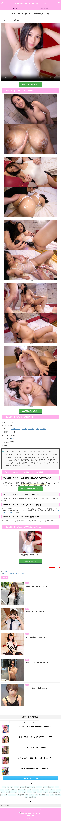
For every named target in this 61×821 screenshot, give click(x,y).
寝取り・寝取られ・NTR (54, 792)
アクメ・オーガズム (30, 787)
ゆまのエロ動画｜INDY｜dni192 (35, 747)
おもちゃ (16, 787)
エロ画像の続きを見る (29, 411)
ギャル (57, 787)
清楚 (18, 794)
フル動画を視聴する (29, 561)
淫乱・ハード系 (12, 794)
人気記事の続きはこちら (30, 778)
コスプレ (8, 789)
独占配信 (31, 794)
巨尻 (6, 794)
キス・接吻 (51, 787)
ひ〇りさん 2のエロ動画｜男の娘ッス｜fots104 (35, 726)
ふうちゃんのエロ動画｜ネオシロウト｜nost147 (34, 758)
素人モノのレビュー (45, 8)
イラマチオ (39, 787)
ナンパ (29, 789)
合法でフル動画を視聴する (30, 489)
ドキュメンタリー (22, 789)
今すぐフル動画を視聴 (29, 85)
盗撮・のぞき (42, 794)
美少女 (52, 794)
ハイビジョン (15, 429)
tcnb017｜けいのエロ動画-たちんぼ (36, 688)
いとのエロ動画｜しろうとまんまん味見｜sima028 (34, 737)
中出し (23, 792)
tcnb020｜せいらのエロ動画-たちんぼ (37, 611)
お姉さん (22, 787)
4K (8, 787)
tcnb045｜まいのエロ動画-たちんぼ (36, 586)
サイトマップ (23, 809)
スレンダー (13, 789)
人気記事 (15, 8)
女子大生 (39, 792)
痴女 (36, 794)
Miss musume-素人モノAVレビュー (30, 3)
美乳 (48, 794)
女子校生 (45, 792)
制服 (35, 792)
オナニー (45, 787)
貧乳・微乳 (57, 794)
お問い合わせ (42, 809)
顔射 (26, 797)
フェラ (7, 792)
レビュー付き (14, 792)
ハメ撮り (43, 429)
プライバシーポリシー (32, 809)
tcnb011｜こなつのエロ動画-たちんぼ (36, 662)
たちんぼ (14, 439)
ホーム (17, 809)
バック (47, 789)
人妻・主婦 (29, 792)
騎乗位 (30, 797)
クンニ (2, 789)
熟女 (27, 794)
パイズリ (31, 429)
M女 (12, 787)
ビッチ (2, 792)
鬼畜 (35, 797)
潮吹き (22, 794)
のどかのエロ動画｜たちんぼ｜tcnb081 (37, 637)
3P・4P (24, 429)
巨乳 (37, 429)
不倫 (19, 792)
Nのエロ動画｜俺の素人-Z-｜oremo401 (34, 768)
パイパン (58, 789)
